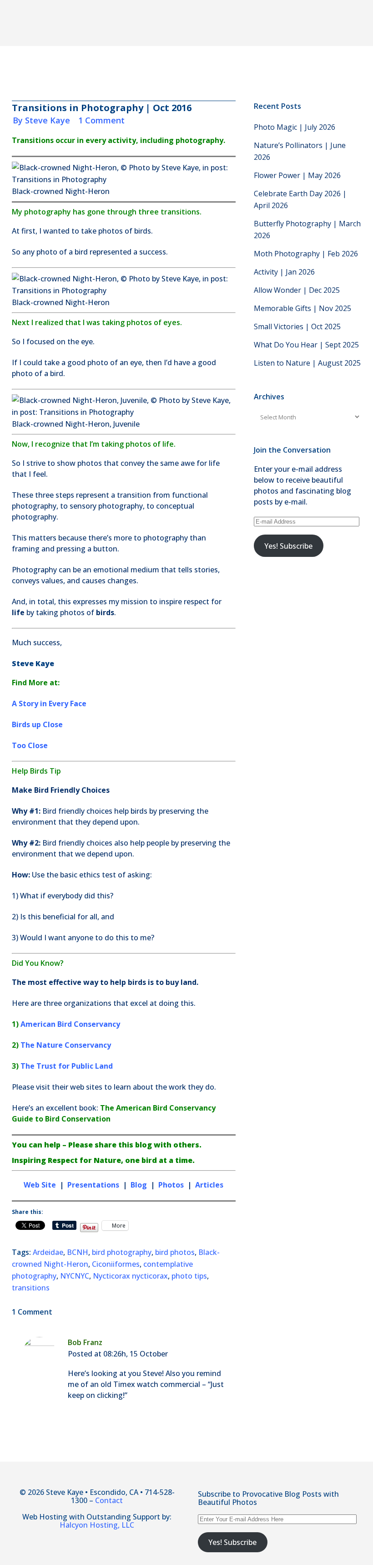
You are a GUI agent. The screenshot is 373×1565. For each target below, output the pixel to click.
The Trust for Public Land (66, 1066)
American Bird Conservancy (70, 1024)
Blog (139, 1185)
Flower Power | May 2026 (297, 175)
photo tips (189, 1276)
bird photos (175, 1252)
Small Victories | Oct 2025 (297, 326)
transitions (31, 1288)
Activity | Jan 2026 (284, 272)
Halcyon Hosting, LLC (97, 1525)
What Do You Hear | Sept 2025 (306, 345)
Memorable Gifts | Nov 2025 (302, 308)
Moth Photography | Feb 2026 (306, 254)
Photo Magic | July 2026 (294, 127)
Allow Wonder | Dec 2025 (297, 290)
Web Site (40, 1185)
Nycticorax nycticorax (130, 1276)
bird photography (121, 1252)
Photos (172, 1185)
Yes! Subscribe (288, 546)
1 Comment (101, 120)
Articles (209, 1185)
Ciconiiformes (116, 1264)
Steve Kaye (47, 120)
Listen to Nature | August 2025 (307, 363)
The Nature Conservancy (65, 1045)
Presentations (93, 1185)
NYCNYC (74, 1276)
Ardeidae (48, 1252)
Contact (109, 1500)
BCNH (77, 1252)
